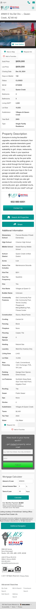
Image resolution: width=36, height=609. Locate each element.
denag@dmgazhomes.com (10, 563)
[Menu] (33, 7)
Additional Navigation (18, 526)
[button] (2, 34)
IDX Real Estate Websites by (10, 604)
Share (19, 224)
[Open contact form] (33, 2)
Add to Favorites (10, 56)
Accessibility (5, 607)
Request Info (27, 52)
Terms (13, 607)
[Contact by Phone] (29, 2)
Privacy (20, 607)
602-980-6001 (18, 201)
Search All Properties (20, 217)
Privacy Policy (24, 576)
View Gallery (19, 44)
